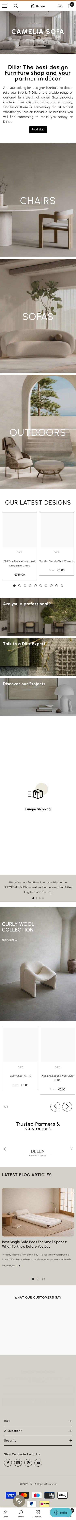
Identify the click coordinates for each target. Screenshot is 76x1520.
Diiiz (19, 552)
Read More (38, 129)
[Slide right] (67, 1106)
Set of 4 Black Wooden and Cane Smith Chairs (19, 563)
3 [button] (25, 585)
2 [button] (19, 585)
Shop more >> (9, 940)
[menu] (4, 5)
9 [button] (56, 585)
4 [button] (30, 585)
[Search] (16, 6)
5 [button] (35, 585)
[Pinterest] (28, 1463)
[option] (19, 546)
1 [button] (14, 585)
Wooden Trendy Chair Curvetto (56, 561)
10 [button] (62, 585)
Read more (11, 1265)
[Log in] (60, 6)
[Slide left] (55, 1106)
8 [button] (51, 585)
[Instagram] (18, 1463)
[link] (21, 1513)
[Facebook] (8, 1463)
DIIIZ (56, 552)
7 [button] (46, 585)
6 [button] (41, 585)
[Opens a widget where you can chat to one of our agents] (61, 1513)
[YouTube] (38, 1463)
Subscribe (38, 1402)
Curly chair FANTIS (20, 1075)
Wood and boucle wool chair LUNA (57, 1078)
